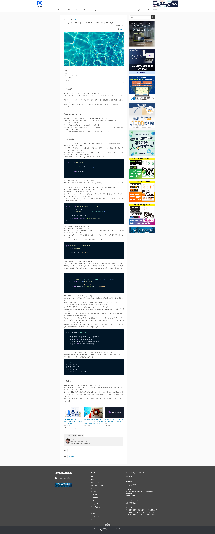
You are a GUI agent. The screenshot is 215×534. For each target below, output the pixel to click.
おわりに (67, 80)
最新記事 (80, 435)
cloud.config (130, 476)
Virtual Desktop (95, 516)
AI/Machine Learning (88, 10)
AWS (68, 10)
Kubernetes (121, 10)
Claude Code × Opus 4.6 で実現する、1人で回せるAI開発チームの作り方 (73, 422)
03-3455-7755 (130, 496)
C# (78, 456)
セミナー (140, 10)
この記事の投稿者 (70, 435)
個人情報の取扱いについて (134, 503)
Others (93, 519)
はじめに (67, 73)
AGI (75, 10)
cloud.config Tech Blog (109, 531)
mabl (131, 10)
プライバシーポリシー (133, 500)
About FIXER (152, 10)
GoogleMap (129, 493)
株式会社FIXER (131, 485)
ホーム (67, 20)
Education (94, 494)
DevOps (74, 20)
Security (93, 513)
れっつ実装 (68, 78)
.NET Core (71, 456)
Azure (60, 10)
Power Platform (106, 10)
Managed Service (96, 504)
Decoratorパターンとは (72, 76)
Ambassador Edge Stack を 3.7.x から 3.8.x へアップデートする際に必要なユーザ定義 (93, 422)
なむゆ (121, 29)
